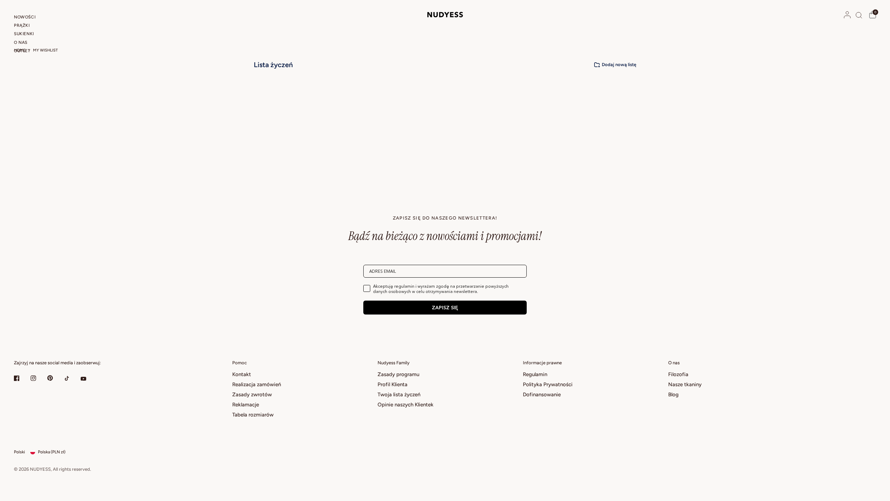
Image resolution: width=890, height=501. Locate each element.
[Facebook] (21, 378)
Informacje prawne (542, 362)
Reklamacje (245, 404)
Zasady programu (398, 374)
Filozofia (678, 374)
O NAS (20, 42)
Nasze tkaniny (685, 384)
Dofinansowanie (542, 394)
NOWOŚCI (24, 17)
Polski (19, 452)
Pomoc (239, 362)
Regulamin (535, 374)
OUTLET (22, 50)
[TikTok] (71, 378)
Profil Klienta (392, 384)
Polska (51, 452)
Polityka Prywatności (548, 384)
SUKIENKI (24, 33)
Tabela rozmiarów (253, 415)
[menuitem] (36, 18)
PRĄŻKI (22, 25)
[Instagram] (38, 378)
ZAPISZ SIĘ (445, 307)
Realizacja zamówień (256, 384)
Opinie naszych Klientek (406, 404)
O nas (674, 362)
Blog (673, 394)
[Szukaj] (859, 15)
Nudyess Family (394, 362)
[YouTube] (88, 379)
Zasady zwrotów (252, 394)
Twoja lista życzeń (399, 394)
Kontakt (241, 374)
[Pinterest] (55, 377)
